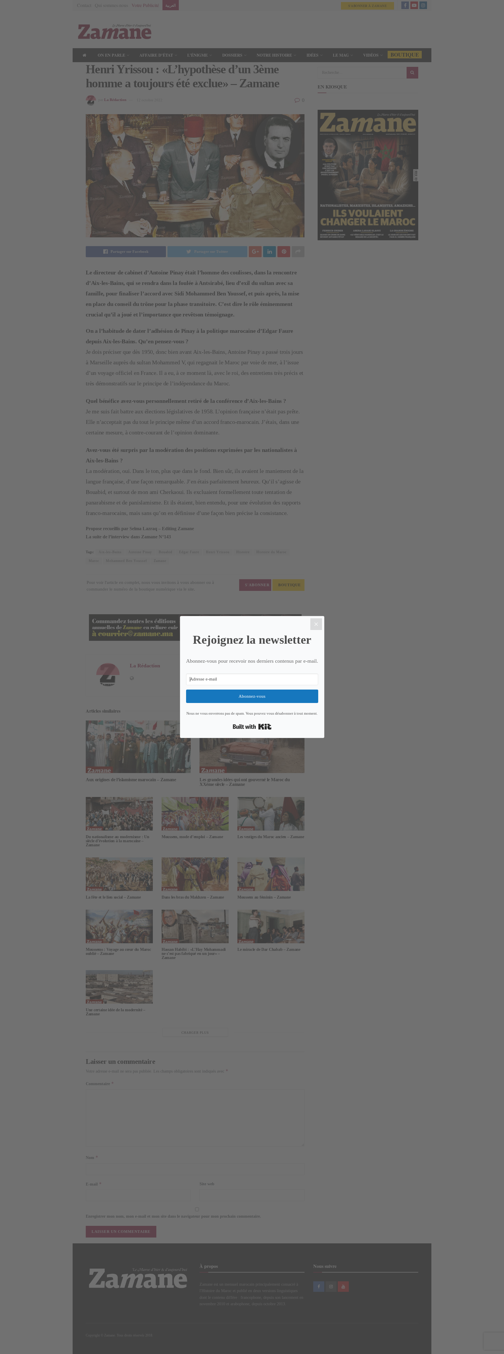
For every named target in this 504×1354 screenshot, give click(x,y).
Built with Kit (252, 726)
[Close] (316, 624)
